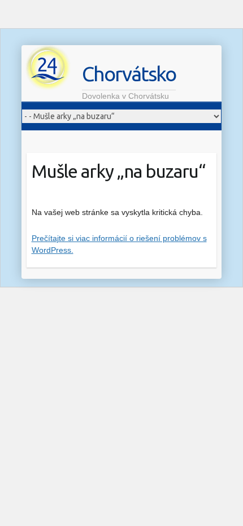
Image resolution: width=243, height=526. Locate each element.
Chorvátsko (129, 73)
